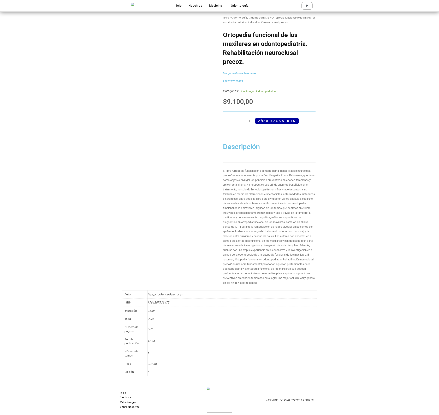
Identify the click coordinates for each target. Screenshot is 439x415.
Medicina (215, 5)
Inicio (178, 5)
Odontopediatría (259, 17)
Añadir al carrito (277, 120)
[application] (223, 6)
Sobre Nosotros (130, 406)
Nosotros (195, 5)
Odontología (239, 5)
